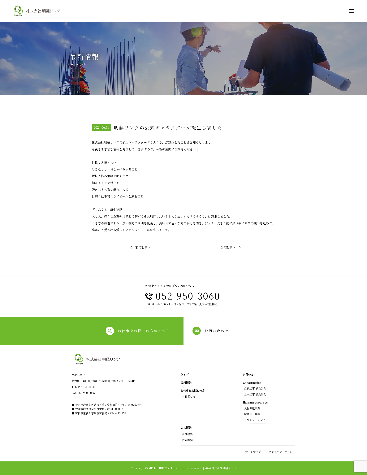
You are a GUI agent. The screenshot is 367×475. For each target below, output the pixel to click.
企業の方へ (249, 374)
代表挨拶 (187, 440)
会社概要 (187, 434)
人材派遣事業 (252, 408)
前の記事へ (143, 247)
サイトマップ (253, 452)
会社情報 (186, 427)
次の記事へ (227, 247)
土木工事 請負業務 (255, 394)
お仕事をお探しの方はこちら (144, 330)
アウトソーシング (255, 420)
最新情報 (186, 382)
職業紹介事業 (252, 414)
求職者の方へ (190, 396)
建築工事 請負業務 (255, 388)
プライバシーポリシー (282, 452)
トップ (185, 374)
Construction (252, 383)
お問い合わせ (217, 330)
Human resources (255, 402)
